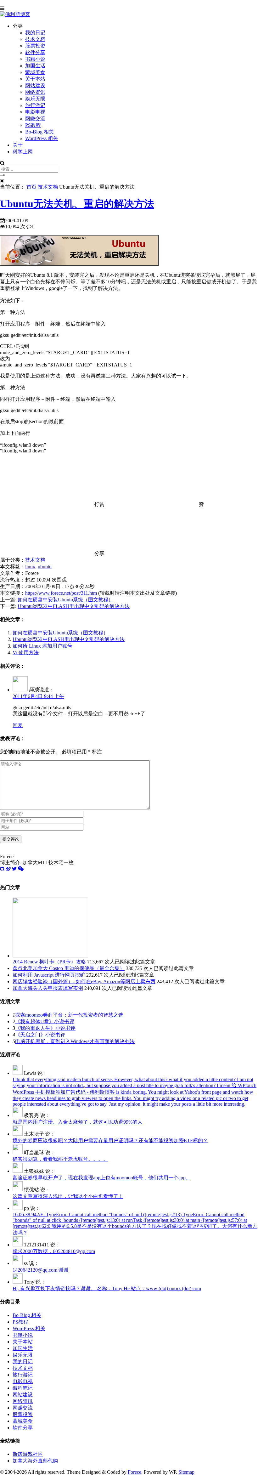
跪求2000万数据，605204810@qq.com (54, 1251)
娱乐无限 (35, 98)
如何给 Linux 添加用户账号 (42, 646)
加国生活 (35, 65)
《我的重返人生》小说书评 (45, 1028)
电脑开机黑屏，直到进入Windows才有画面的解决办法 (75, 1041)
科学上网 (23, 151)
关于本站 (35, 79)
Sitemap (186, 1472)
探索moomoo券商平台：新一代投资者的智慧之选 (69, 1015)
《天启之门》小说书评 (40, 1034)
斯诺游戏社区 (28, 1454)
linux (30, 566)
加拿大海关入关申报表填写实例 (48, 988)
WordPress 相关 (41, 138)
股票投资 (35, 45)
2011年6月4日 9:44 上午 (38, 696)
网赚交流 (35, 118)
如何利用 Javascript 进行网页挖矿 (49, 975)
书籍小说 (35, 59)
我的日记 (35, 32)
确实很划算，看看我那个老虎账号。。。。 (60, 1159)
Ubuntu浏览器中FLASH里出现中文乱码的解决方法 (74, 606)
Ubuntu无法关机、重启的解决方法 (77, 203)
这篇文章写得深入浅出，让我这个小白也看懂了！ (68, 1196)
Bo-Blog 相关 (39, 131)
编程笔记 (23, 1388)
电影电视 (35, 112)
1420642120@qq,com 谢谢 (41, 1270)
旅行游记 (35, 105)
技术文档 (35, 39)
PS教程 (33, 125)
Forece (134, 1472)
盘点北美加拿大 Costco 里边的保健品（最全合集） (69, 968)
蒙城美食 (35, 72)
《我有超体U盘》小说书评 (44, 1021)
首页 (31, 187)
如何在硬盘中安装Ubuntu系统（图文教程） (65, 599)
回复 (18, 725)
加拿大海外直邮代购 (35, 1460)
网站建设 (35, 85)
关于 (18, 145)
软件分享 (35, 52)
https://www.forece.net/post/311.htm (61, 593)
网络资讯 (35, 92)
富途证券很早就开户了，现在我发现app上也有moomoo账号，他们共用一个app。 (102, 1177)
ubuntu (45, 566)
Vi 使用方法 (26, 652)
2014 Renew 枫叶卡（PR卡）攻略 (49, 961)
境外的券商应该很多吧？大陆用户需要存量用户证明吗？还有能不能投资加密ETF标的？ (110, 1140)
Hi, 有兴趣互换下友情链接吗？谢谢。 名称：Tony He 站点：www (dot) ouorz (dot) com (107, 1288)
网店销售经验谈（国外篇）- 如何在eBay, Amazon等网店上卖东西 (84, 981)
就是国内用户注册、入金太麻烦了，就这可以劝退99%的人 (78, 1122)
